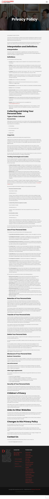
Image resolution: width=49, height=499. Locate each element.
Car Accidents (28, 457)
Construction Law (28, 479)
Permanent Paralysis (29, 462)
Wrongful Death (28, 474)
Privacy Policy (37, 489)
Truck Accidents (28, 477)
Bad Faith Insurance (29, 464)
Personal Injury (28, 452)
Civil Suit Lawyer (28, 465)
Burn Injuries (27, 460)
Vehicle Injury (27, 454)
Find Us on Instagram (18, 461)
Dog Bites (27, 467)
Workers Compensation (29, 472)
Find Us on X (17, 463)
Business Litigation (28, 480)
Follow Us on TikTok (18, 466)
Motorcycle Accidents (29, 475)
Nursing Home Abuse (29, 470)
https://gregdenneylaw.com (14, 103)
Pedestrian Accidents (29, 482)
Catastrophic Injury (29, 455)
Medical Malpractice (29, 469)
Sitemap (33, 489)
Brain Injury (27, 459)
